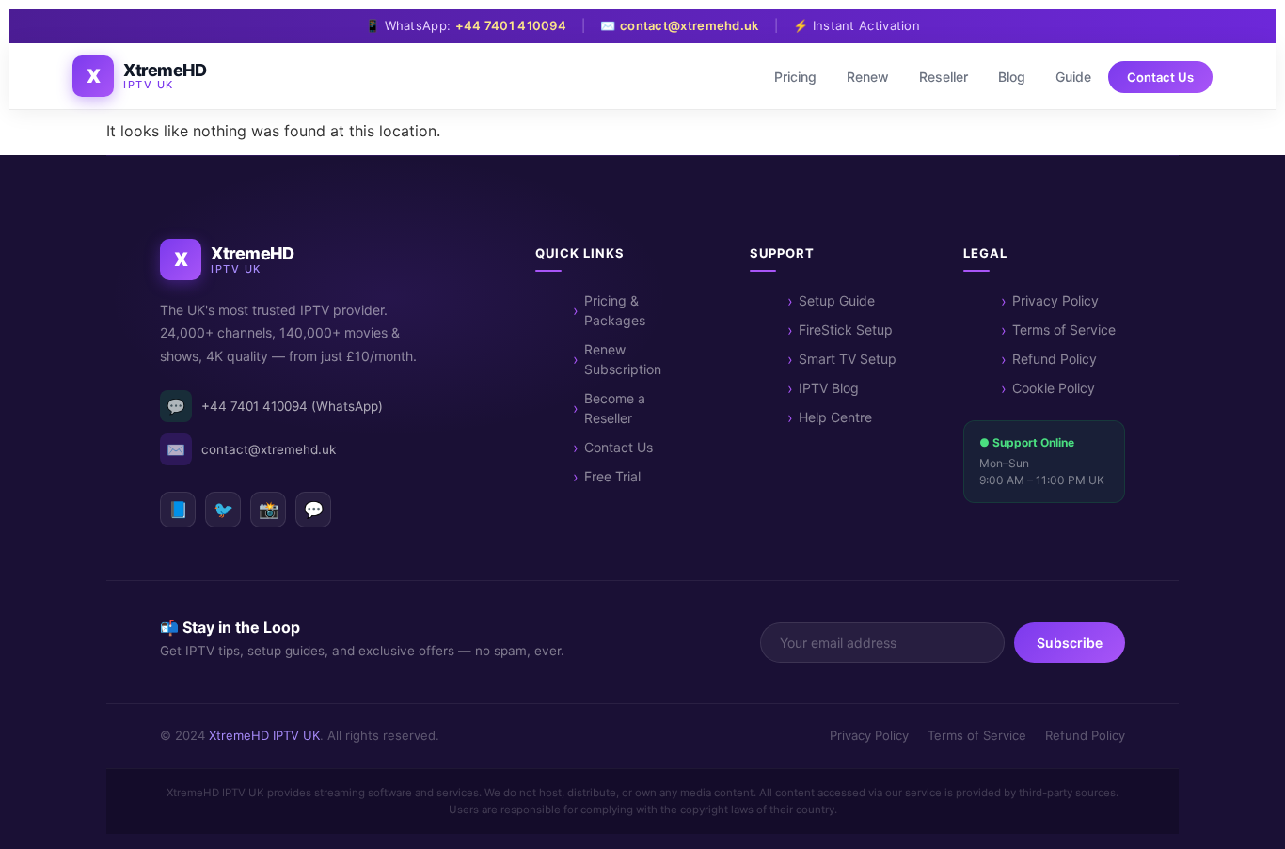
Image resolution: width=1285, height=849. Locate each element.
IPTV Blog (829, 388)
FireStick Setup (846, 330)
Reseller (943, 77)
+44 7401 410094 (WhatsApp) (275, 406)
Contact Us (1160, 77)
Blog (1011, 77)
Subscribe (1070, 643)
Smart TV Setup (847, 359)
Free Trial (612, 476)
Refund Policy (1054, 359)
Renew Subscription (622, 359)
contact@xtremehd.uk (689, 25)
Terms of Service (1064, 330)
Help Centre (835, 417)
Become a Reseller (614, 408)
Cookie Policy (1053, 388)
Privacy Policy (1055, 300)
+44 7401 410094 (511, 25)
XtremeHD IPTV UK (264, 735)
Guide (1073, 77)
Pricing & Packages (614, 310)
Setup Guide (837, 300)
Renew (868, 77)
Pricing (795, 77)
